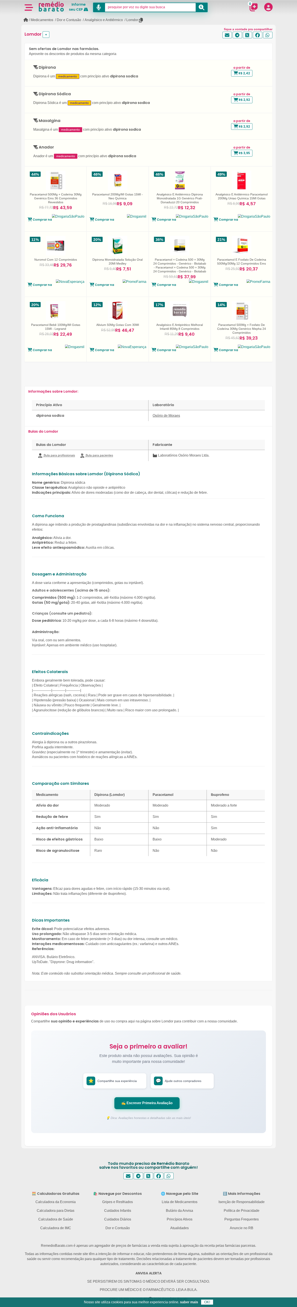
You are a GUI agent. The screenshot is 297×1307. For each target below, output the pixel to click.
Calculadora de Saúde (55, 1219)
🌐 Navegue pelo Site (179, 1193)
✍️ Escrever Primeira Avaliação (147, 1103)
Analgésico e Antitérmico (104, 20)
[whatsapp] (267, 35)
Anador (46, 147)
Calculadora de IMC (55, 1228)
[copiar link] (141, 20)
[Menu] (28, 7)
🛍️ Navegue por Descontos (117, 1193)
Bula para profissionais (59, 455)
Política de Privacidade (241, 1210)
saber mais (189, 1302)
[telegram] (237, 35)
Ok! (207, 1302)
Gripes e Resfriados (117, 1202)
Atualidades (179, 1228)
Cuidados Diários (117, 1219)
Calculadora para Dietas (55, 1210)
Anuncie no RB (241, 1228)
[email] (227, 35)
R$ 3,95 (244, 153)
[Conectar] (268, 7)
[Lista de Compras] (253, 7)
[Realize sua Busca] (202, 7)
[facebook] (257, 35)
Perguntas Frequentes (241, 1219)
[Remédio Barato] (51, 6)
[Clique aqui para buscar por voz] (99, 7)
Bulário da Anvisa (179, 1210)
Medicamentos (42, 20)
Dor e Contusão (69, 20)
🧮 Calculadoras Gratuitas (55, 1193)
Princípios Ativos (179, 1219)
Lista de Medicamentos (179, 1202)
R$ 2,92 (244, 100)
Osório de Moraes (166, 415)
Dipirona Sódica (54, 94)
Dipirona (47, 67)
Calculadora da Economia (55, 1202)
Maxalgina (49, 120)
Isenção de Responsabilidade (242, 1202)
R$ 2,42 (244, 73)
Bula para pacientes (99, 455)
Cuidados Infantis (117, 1210)
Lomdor (132, 20)
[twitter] (247, 35)
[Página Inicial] (25, 20)
